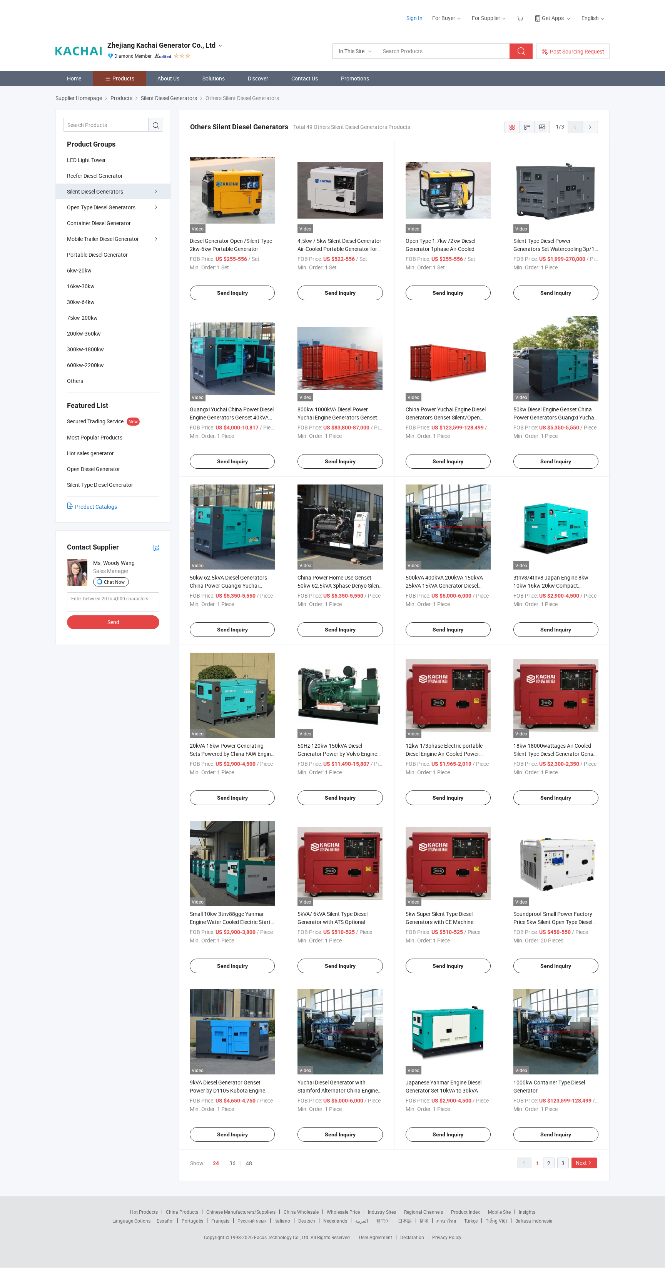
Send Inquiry (232, 293)
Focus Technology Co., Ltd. (282, 1237)
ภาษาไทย (446, 1221)
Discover (258, 78)
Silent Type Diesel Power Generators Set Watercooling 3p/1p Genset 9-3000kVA (555, 249)
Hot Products (144, 1212)
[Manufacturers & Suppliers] (104, 15)
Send (113, 622)
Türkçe (471, 1221)
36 (232, 1163)
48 (249, 1163)
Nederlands (335, 1221)
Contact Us (304, 78)
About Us (168, 78)
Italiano (282, 1221)
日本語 (405, 1221)
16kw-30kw (81, 286)
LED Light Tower (86, 160)
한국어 (383, 1221)
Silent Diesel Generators (95, 191)
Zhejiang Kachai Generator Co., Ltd (161, 45)
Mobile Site (499, 1212)
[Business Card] (156, 547)
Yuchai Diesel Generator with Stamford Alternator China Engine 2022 (337, 1090)
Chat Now (114, 582)
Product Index (465, 1212)
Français (220, 1221)
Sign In (414, 18)
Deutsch (306, 1221)
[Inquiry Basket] (521, 18)
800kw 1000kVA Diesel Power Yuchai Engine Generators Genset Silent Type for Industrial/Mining (337, 417)
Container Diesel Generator (99, 223)
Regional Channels (423, 1212)
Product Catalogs (96, 506)
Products (123, 78)
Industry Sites (382, 1212)
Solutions (213, 78)
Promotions (355, 78)
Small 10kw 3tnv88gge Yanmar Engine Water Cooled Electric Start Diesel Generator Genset (230, 922)
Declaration (412, 1237)
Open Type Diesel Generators (101, 207)
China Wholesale (301, 1212)
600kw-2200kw (85, 365)
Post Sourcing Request (577, 51)
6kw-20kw (79, 270)
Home (74, 78)
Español (165, 1221)
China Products (182, 1212)
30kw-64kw (81, 302)
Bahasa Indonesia (534, 1221)
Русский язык (251, 1221)
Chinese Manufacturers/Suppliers (241, 1212)
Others (75, 380)
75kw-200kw (82, 317)
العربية (361, 1221)
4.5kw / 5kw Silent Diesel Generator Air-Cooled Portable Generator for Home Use (339, 249)
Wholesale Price (343, 1212)
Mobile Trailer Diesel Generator (103, 238)
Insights (527, 1212)
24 (216, 1163)
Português (192, 1221)
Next (581, 1162)
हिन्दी (424, 1221)
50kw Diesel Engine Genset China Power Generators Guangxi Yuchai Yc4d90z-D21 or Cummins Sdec (554, 417)
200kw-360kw (84, 333)
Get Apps (553, 18)
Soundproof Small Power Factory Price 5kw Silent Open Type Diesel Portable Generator (552, 922)
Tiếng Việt (496, 1221)
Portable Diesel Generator (97, 254)
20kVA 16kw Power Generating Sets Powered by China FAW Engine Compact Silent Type (232, 753)
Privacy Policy (446, 1237)
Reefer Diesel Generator (95, 175)
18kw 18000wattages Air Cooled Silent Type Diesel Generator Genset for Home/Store (555, 753)
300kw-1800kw (85, 349)
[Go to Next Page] (590, 127)
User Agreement (375, 1237)
